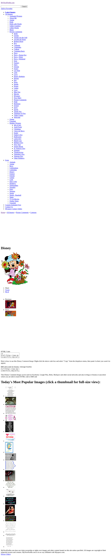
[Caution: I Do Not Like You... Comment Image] (10, 413)
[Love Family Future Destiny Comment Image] (10, 469)
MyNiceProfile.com (7, 3)
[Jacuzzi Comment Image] (10, 404)
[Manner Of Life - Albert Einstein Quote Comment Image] (10, 487)
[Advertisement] (55, 229)
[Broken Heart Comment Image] (10, 481)
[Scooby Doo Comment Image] (10, 316)
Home (3, 212)
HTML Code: (5, 351)
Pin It (7, 292)
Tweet (7, 290)
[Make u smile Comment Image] (10, 535)
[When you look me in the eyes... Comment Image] (10, 532)
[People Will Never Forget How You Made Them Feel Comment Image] (10, 521)
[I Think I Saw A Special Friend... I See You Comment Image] (9, 452)
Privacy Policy (6, 554)
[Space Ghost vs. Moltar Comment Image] (10, 308)
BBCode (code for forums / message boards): (16, 367)
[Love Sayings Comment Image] (10, 396)
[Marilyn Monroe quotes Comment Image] (10, 515)
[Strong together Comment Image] (10, 504)
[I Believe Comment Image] (10, 496)
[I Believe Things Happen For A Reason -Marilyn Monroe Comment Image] (9, 431)
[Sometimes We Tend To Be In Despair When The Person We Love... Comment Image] (10, 420)
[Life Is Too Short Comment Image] (9, 547)
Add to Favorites (6, 9)
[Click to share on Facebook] (15, 268)
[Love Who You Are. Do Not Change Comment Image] (10, 441)
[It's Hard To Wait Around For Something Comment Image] (10, 460)
